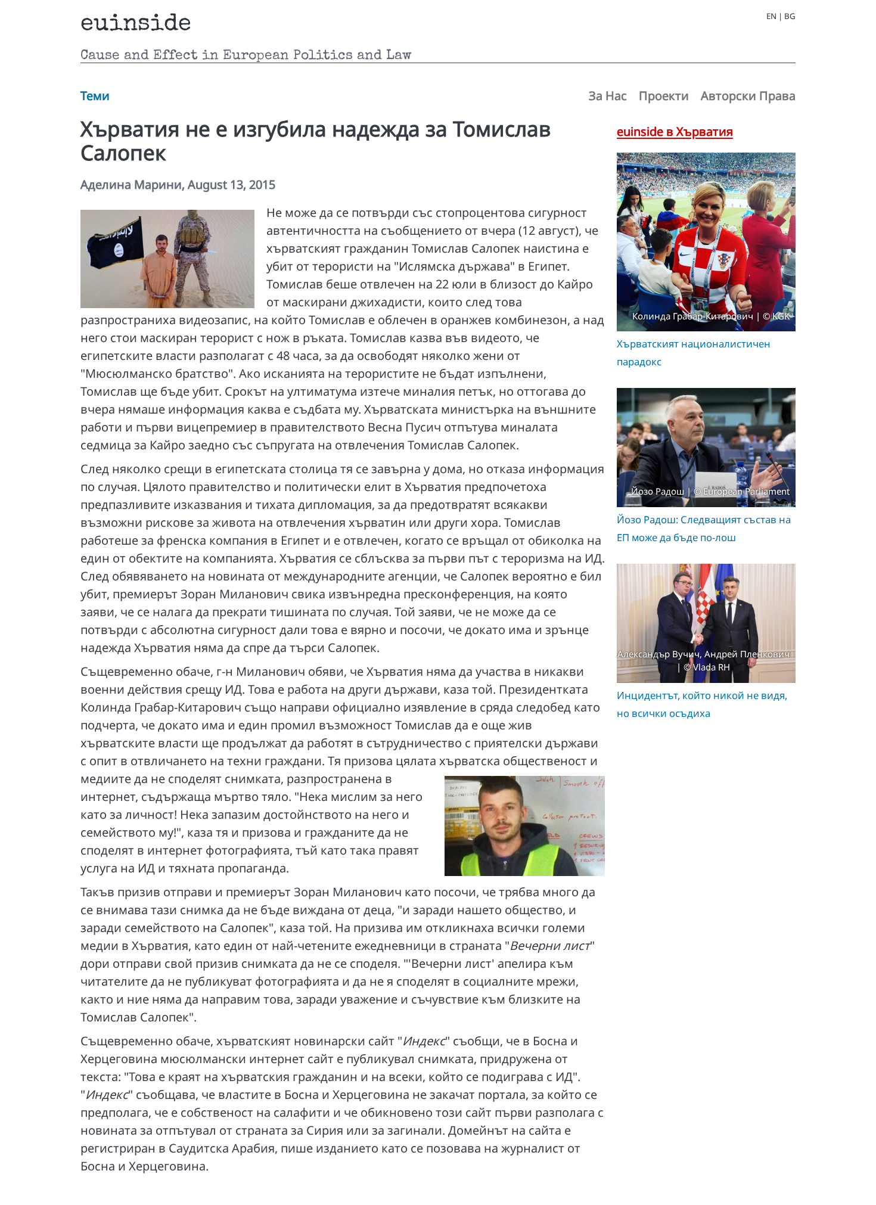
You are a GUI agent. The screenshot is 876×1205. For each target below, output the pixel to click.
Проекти (664, 96)
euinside (135, 25)
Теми (95, 96)
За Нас (608, 96)
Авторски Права (748, 96)
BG (790, 16)
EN (771, 16)
